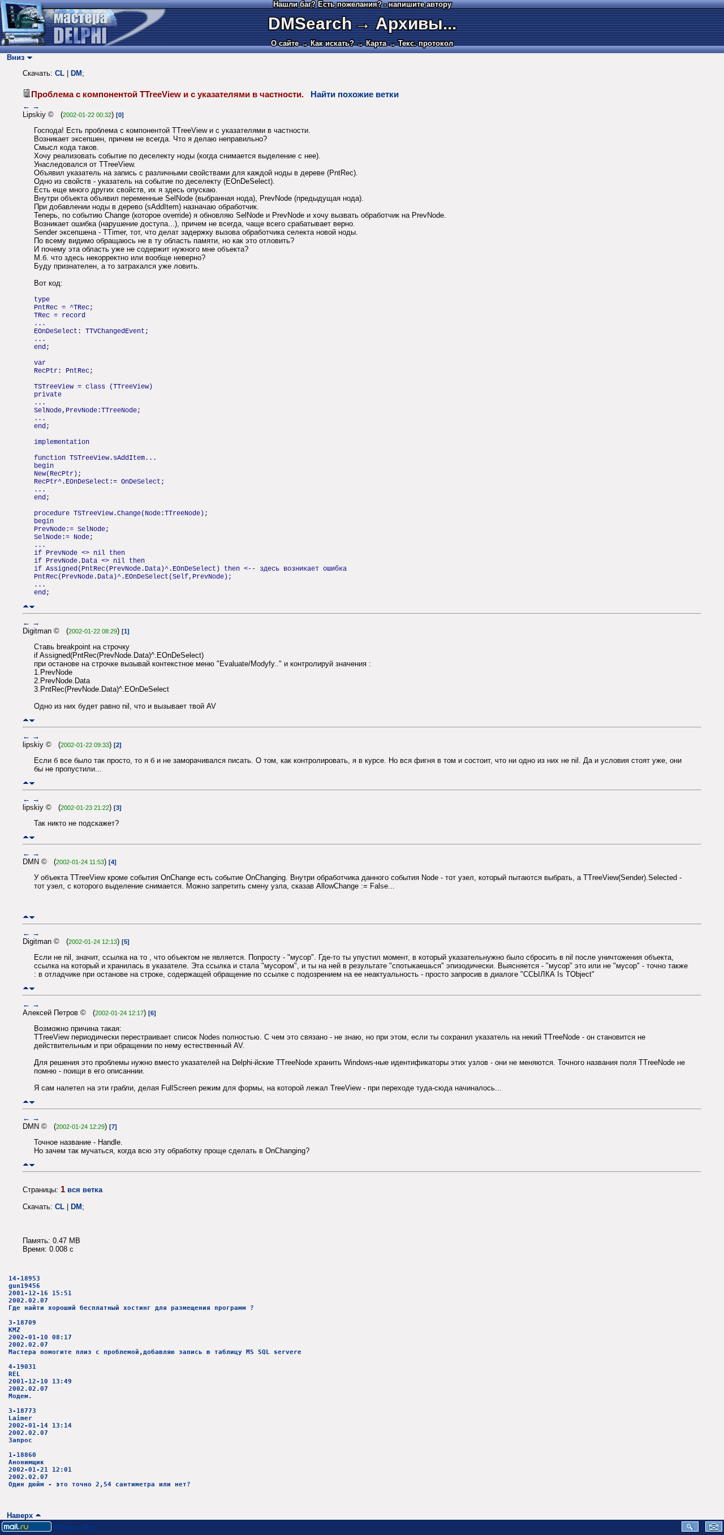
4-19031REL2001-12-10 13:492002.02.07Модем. (40, 1381)
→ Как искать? (327, 43)
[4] (113, 862)
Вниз (13, 57)
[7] (113, 1126)
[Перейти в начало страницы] (26, 606)
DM (76, 73)
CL (59, 73)
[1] (126, 631)
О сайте (285, 43)
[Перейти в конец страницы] (32, 606)
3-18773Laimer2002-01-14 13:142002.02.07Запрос (40, 1425)
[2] (118, 744)
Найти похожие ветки (355, 94)
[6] (152, 1013)
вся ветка (84, 1189)
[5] (126, 941)
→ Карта (371, 43)
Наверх (17, 1515)
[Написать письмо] (713, 1529)
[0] (120, 114)
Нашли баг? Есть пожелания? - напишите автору (362, 4)
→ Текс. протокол (421, 43)
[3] (118, 807)
